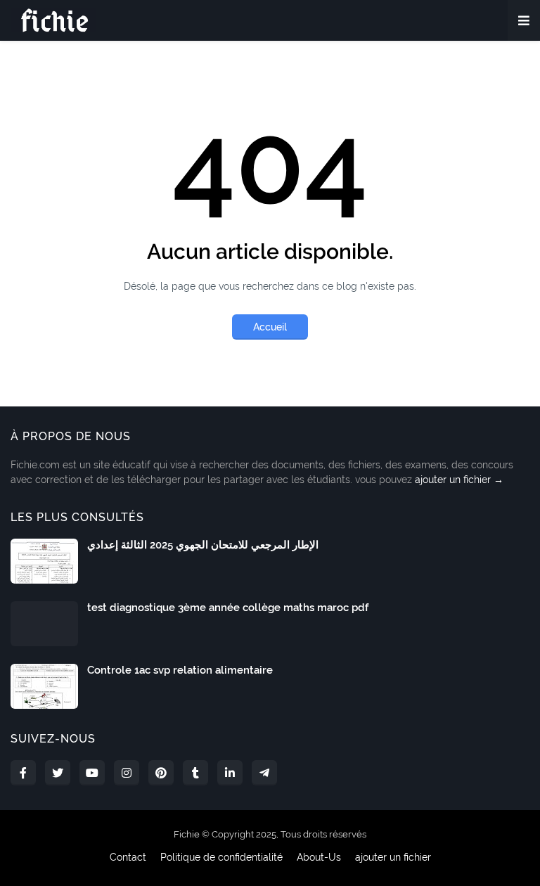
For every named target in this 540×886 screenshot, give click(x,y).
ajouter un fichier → (459, 479)
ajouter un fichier (393, 857)
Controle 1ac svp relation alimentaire (180, 670)
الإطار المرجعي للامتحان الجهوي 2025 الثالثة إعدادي (203, 545)
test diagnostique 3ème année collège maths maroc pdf (227, 607)
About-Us (319, 857)
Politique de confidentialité (221, 857)
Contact (128, 857)
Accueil (270, 327)
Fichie (187, 834)
